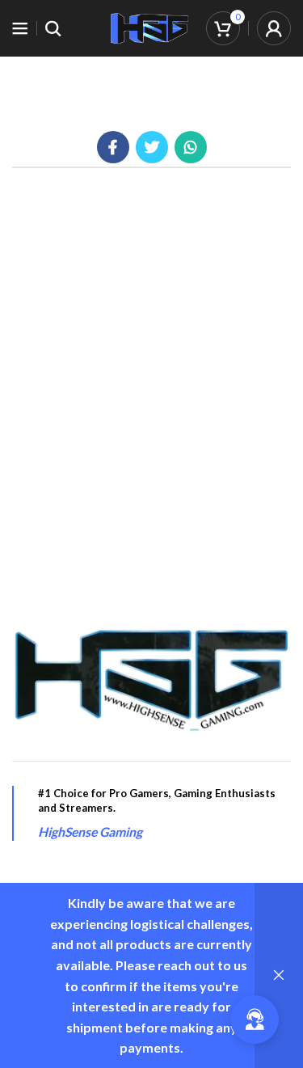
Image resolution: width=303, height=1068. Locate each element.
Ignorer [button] (279, 975)
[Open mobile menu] (20, 28)
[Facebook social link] (113, 147)
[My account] (274, 28)
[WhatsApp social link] (191, 147)
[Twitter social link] (152, 147)
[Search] (53, 28)
